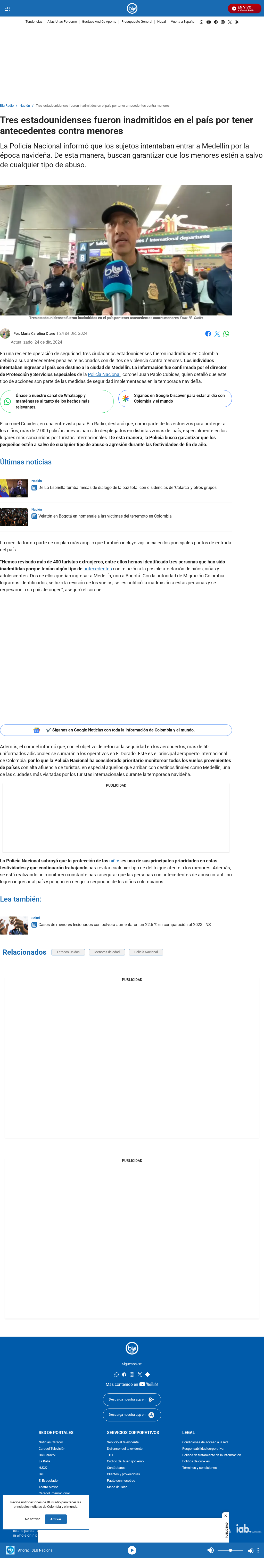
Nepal (161, 22)
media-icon (132, 1550)
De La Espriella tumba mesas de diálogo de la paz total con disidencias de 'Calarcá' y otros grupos (127, 487)
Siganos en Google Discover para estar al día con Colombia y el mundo (179, 398)
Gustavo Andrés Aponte (99, 22)
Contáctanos (116, 1468)
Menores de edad (107, 952)
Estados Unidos (68, 952)
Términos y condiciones (199, 1468)
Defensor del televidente (125, 1448)
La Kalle (44, 1461)
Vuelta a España (182, 22)
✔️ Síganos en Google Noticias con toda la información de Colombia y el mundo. (120, 730)
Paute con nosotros (121, 1480)
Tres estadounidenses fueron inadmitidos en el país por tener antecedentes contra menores (103, 105)
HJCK (43, 1468)
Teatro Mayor (48, 1487)
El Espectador (49, 1480)
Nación (25, 105)
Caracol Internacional (54, 1493)
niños (114, 860)
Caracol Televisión (52, 1448)
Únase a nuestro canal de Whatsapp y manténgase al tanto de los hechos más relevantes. (52, 401)
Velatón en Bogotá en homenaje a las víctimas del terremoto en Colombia (105, 516)
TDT (110, 1455)
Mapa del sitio (117, 1487)
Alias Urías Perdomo (62, 22)
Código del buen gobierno (125, 1461)
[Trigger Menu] (7, 8)
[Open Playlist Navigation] (258, 1550)
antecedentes (98, 568)
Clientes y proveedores (123, 1474)
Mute (211, 1550)
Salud (35, 918)
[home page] (132, 8)
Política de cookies (196, 1461)
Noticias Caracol (51, 1442)
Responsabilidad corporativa (203, 1448)
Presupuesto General (136, 22)
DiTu (42, 1474)
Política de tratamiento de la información (211, 1455)
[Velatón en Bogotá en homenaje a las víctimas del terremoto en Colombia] (14, 517)
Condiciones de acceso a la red (205, 1442)
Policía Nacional (104, 374)
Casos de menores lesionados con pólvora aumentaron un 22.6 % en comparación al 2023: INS (124, 924)
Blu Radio (7, 105)
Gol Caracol (47, 1455)
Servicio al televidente (123, 1442)
